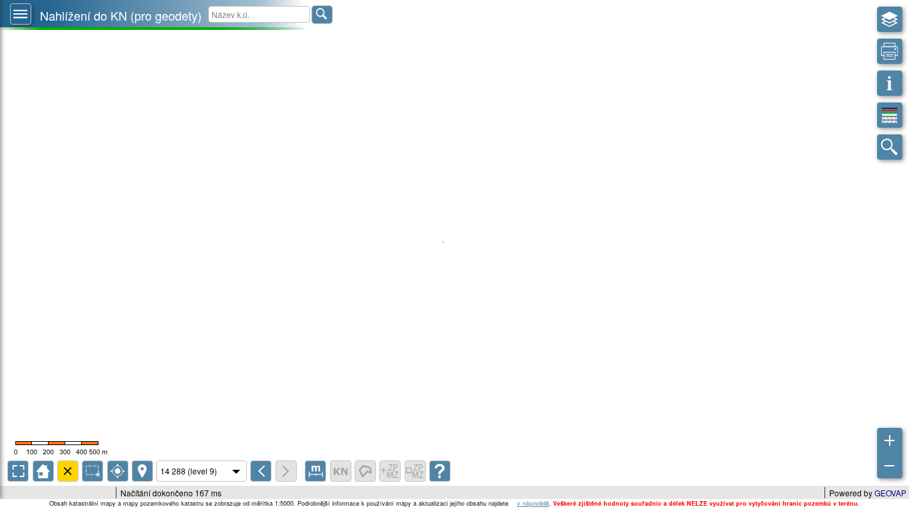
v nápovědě (533, 503)
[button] (20, 14)
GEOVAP (890, 492)
